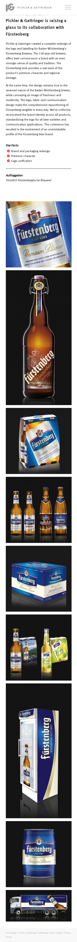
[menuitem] (66, 7)
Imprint (59, 933)
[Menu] (66, 7)
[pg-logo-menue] (32, 7)
